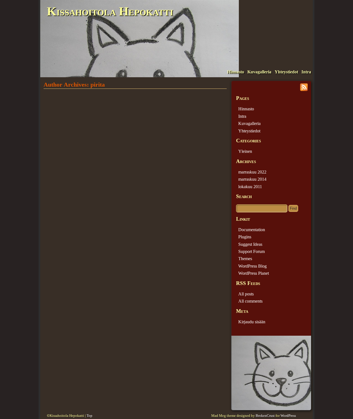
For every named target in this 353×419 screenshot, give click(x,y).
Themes (245, 258)
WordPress (288, 416)
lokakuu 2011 (250, 186)
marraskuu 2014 (252, 179)
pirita (97, 84)
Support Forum (251, 251)
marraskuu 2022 (252, 172)
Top (89, 416)
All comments (250, 301)
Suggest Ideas (250, 244)
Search (244, 196)
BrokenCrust (265, 416)
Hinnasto (235, 72)
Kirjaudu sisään (251, 321)
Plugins (244, 236)
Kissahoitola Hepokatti (110, 11)
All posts (246, 294)
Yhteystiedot (286, 72)
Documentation (251, 229)
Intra (306, 72)
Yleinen (245, 151)
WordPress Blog (252, 266)
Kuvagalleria (259, 72)
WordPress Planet (253, 273)
